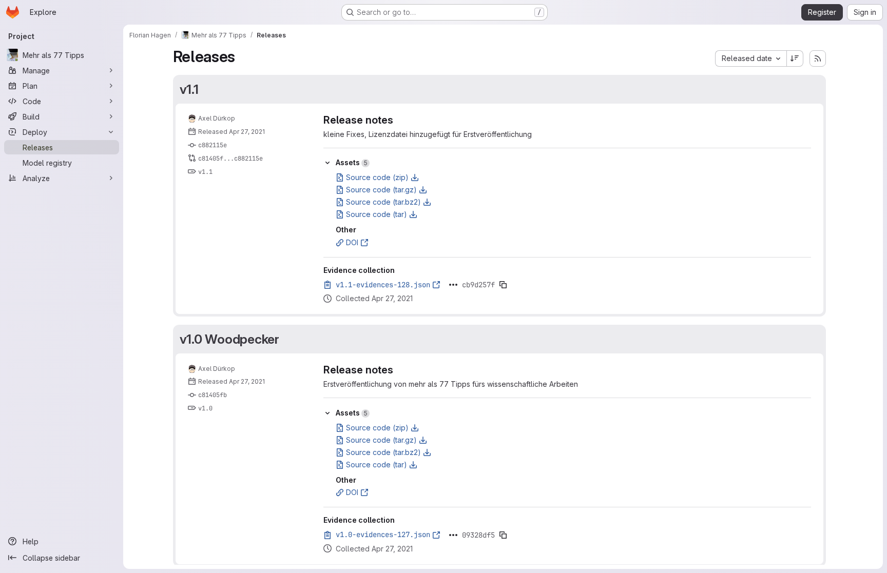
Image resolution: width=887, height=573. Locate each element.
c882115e (212, 145)
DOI (352, 242)
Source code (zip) (377, 177)
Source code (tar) (376, 214)
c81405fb (212, 395)
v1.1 (189, 89)
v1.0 (205, 408)
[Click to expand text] (453, 284)
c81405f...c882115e (230, 158)
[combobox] (750, 58)
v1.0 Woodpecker (229, 339)
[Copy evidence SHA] (503, 284)
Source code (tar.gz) (381, 189)
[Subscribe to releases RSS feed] (817, 58)
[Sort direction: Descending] (795, 58)
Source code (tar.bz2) (383, 201)
